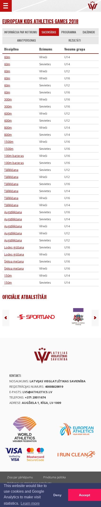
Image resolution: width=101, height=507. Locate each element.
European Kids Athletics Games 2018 (40, 21)
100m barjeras (14, 156)
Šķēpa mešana (14, 261)
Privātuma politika (54, 477)
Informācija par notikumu (20, 32)
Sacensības (49, 32)
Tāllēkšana (11, 170)
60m (7, 57)
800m (8, 128)
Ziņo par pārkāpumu (20, 477)
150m (8, 276)
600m (8, 114)
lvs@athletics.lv (37, 392)
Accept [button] (84, 495)
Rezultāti (75, 40)
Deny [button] (57, 495)
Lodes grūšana (14, 247)
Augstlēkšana (13, 212)
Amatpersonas (26, 40)
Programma (68, 32)
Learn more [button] (30, 503)
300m (8, 99)
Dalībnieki (89, 32)
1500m (8, 142)
